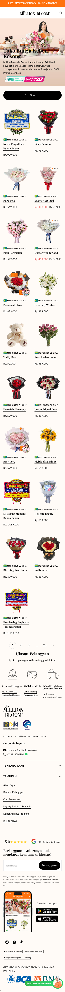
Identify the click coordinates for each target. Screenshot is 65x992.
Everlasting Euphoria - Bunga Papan (16, 624)
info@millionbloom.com (11, 695)
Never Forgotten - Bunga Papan (13, 146)
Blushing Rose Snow (15, 570)
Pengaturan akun (31, 695)
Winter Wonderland (46, 252)
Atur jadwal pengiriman (52, 697)
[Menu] (4, 12)
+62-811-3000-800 (9, 692)
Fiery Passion (42, 144)
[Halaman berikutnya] (52, 645)
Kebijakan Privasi (50, 879)
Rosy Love (9, 461)
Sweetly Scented (44, 200)
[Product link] (16, 132)
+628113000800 (15, 754)
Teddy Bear (10, 357)
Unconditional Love (45, 409)
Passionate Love (12, 305)
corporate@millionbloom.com (21, 750)
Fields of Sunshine (45, 461)
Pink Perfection (12, 252)
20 (44, 645)
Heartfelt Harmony (14, 409)
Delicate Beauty (43, 513)
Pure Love (9, 200)
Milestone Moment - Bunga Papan (15, 516)
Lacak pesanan (48, 694)
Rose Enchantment (45, 357)
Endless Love (42, 570)
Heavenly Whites (44, 305)
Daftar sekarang (30, 692)
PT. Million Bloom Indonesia (27, 736)
